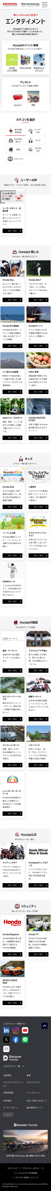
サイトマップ (12, 1168)
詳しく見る (12, 231)
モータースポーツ (10, 1108)
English (8, 1115)
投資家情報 (8, 1093)
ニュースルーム (33, 1093)
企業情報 (7, 1075)
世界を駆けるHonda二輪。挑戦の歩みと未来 (25, 1156)
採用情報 (7, 1101)
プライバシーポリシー (31, 1168)
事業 (29, 1075)
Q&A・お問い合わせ (35, 1101)
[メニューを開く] (44, 4)
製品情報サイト (33, 1108)
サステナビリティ (34, 1082)
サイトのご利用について (25, 1178)
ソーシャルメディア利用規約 (25, 1173)
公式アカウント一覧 (11, 1066)
